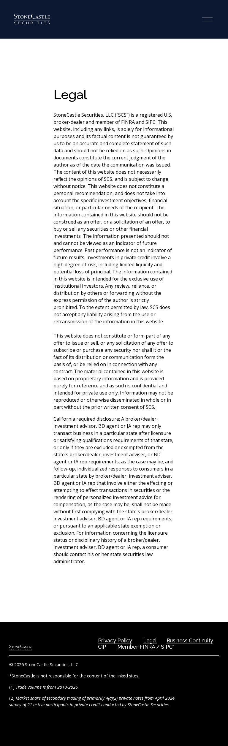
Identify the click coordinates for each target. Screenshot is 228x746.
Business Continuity (190, 640)
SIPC (166, 647)
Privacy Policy (115, 640)
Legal (150, 640)
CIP (102, 647)
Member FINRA (136, 647)
